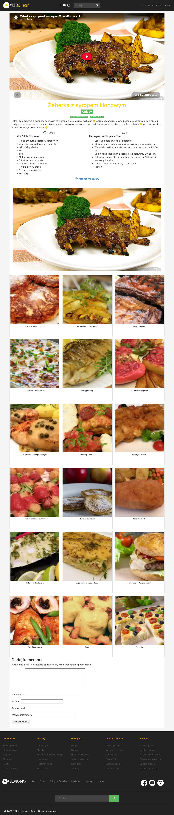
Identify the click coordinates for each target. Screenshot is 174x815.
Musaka (41, 750)
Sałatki (144, 738)
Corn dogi (76, 764)
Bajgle (74, 745)
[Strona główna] (17, 5)
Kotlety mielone (44, 764)
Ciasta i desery (114, 738)
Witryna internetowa (22, 714)
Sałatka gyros (146, 745)
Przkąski (76, 738)
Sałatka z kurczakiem (150, 755)
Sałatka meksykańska (150, 759)
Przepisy (157, 5)
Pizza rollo (8, 759)
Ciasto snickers (112, 764)
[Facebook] (144, 783)
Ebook (168, 5)
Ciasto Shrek (111, 768)
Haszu (6, 764)
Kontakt (101, 781)
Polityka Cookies (58, 781)
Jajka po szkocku (79, 759)
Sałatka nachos (147, 764)
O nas (42, 781)
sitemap (88, 781)
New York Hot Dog (80, 755)
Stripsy (74, 750)
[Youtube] (152, 783)
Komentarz (18, 694)
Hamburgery (43, 745)
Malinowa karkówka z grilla (50, 755)
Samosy (75, 768)
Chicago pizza (10, 750)
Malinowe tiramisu (114, 750)
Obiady (41, 738)
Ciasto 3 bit (110, 759)
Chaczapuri (42, 759)
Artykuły (145, 5)
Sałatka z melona (148, 768)
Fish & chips (43, 768)
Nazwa (16, 701)
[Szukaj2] (114, 798)
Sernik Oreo (111, 755)
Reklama (75, 781)
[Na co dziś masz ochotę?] (97, 5)
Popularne (9, 738)
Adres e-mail (19, 708)
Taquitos (7, 755)
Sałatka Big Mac (148, 750)
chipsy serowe (10, 768)
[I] (160, 783)
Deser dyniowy (112, 745)
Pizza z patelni (10, 745)
